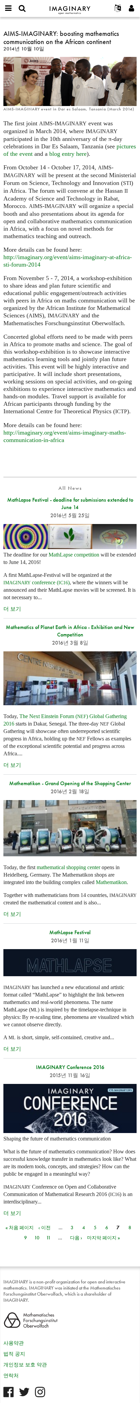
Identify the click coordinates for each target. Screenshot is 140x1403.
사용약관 (13, 1343)
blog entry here (68, 153)
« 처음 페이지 (19, 1227)
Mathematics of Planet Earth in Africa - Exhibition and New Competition (70, 631)
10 (36, 1238)
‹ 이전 (44, 1227)
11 (48, 1238)
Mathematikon (111, 882)
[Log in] (131, 8)
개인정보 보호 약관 (25, 1365)
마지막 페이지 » (103, 1238)
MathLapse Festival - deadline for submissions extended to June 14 (70, 503)
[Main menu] (8, 8)
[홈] (70, 7)
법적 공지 (14, 1354)
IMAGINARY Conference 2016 (70, 1067)
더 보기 (12, 608)
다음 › (76, 1238)
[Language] (118, 8)
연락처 (11, 1376)
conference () (36, 582)
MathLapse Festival (70, 932)
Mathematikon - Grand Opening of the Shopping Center (70, 783)
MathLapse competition (74, 555)
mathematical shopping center (68, 867)
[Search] (22, 8)
